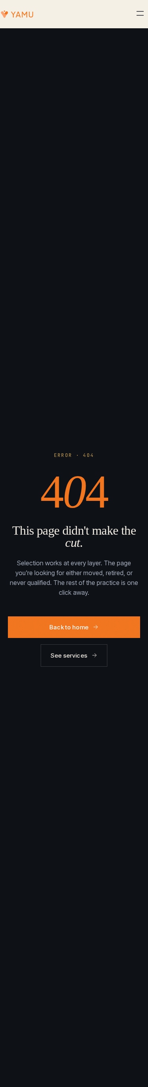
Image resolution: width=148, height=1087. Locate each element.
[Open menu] (140, 13)
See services (69, 655)
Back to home (69, 627)
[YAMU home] (17, 14)
